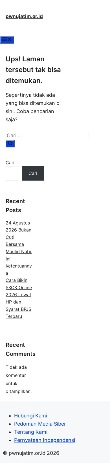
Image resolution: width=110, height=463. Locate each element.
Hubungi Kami (30, 416)
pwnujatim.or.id (24, 16)
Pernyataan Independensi (44, 440)
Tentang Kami (30, 432)
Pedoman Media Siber (40, 424)
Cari (10, 162)
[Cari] (10, 143)
